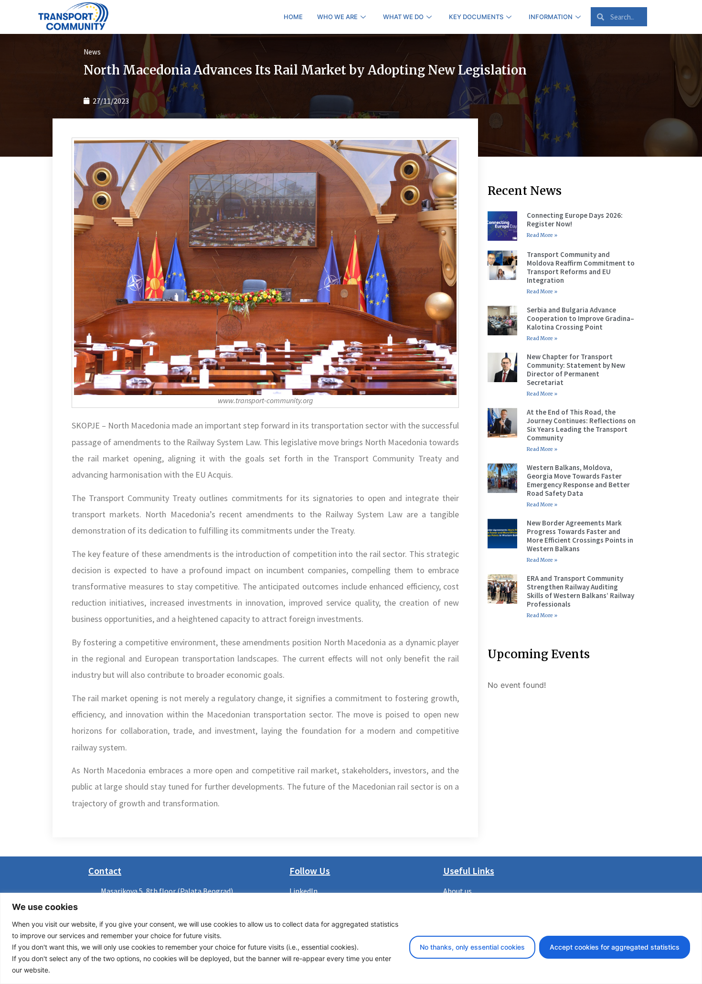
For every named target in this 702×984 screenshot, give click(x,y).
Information (551, 17)
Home (293, 17)
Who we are (337, 17)
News (92, 51)
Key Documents (476, 17)
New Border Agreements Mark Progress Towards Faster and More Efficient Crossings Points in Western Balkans (580, 535)
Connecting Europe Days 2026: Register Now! (575, 219)
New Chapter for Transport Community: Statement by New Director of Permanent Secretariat (576, 369)
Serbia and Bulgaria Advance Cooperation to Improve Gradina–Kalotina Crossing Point (580, 318)
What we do (403, 17)
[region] (351, 938)
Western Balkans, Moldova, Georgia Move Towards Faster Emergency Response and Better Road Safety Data (578, 480)
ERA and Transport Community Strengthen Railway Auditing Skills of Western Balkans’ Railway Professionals (580, 591)
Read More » (542, 235)
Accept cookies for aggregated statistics (615, 947)
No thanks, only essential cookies (472, 947)
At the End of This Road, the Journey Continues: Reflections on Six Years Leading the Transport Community (581, 424)
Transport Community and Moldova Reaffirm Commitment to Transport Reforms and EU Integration (581, 267)
